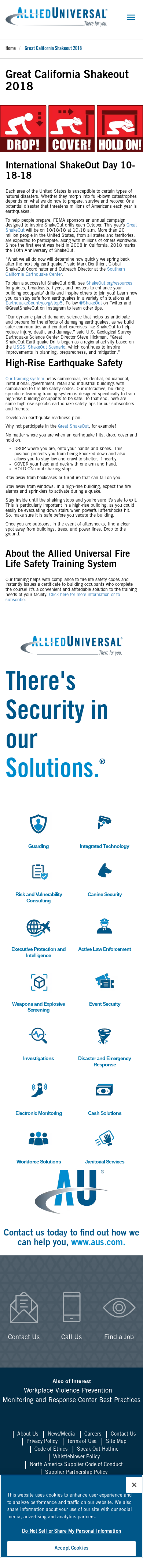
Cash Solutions (104, 1097)
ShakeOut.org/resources (109, 283)
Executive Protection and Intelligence (38, 936)
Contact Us (123, 1434)
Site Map (116, 1441)
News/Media (61, 1434)
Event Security (104, 988)
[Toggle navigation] (131, 17)
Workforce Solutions (38, 1146)
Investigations (38, 1042)
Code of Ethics (50, 1449)
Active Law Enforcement (104, 933)
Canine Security (105, 878)
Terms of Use (81, 1441)
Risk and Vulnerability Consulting (38, 881)
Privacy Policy (42, 1441)
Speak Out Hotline (97, 1449)
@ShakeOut (90, 303)
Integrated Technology (104, 830)
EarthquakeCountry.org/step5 (34, 303)
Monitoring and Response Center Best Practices (71, 1400)
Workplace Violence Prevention (68, 1391)
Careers (92, 1434)
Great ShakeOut (73, 426)
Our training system (25, 379)
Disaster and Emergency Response (104, 1045)
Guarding (35, 830)
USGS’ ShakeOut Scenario (39, 347)
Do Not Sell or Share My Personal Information (71, 1531)
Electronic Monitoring (38, 1097)
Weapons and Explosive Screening (38, 991)
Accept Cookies (71, 1548)
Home (11, 48)
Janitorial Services (104, 1146)
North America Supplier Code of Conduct (76, 1465)
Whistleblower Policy (76, 1457)
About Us (27, 1434)
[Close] (134, 1485)
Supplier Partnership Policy (76, 1472)
